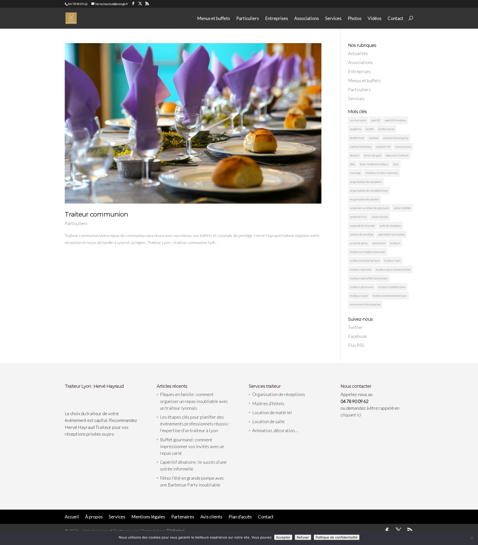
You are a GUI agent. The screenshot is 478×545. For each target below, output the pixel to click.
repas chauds (379, 217)
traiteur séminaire (361, 287)
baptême (355, 129)
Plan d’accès (240, 516)
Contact (395, 18)
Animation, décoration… (275, 430)
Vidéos (374, 18)
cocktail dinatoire (360, 147)
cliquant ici (351, 414)
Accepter (283, 537)
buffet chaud (386, 129)
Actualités (358, 53)
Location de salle (268, 421)
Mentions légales (148, 516)
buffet (370, 129)
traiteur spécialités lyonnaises (368, 278)
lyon (396, 164)
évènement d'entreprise (365, 304)
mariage (355, 173)
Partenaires (182, 516)
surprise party (359, 243)
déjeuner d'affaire (397, 155)
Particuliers (247, 18)
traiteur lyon (392, 260)
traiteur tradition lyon (392, 287)
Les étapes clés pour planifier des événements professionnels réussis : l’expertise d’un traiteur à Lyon (194, 423)
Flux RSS (356, 345)
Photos (354, 18)
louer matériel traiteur (374, 164)
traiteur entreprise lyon (365, 260)
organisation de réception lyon (369, 190)
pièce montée (402, 208)
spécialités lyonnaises (391, 234)
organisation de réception (366, 182)
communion (403, 147)
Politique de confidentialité (337, 537)
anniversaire (358, 120)
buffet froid (357, 138)
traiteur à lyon (359, 296)
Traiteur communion (96, 214)
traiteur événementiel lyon (390, 296)
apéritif (375, 120)
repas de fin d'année (362, 226)
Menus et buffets (213, 18)
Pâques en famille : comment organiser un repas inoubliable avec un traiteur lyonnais (194, 400)
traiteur (395, 243)
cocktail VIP (383, 147)
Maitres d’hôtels (268, 403)
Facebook (357, 336)
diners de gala (372, 155)
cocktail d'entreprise (395, 138)
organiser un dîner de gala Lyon (369, 208)
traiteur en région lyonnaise (367, 252)
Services (333, 18)
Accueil (72, 516)
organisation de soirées (364, 199)
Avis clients (211, 516)
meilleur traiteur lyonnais (381, 173)
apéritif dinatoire (395, 120)
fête (352, 164)
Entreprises (276, 18)
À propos (94, 516)
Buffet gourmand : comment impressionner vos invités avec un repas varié (192, 446)
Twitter (355, 327)
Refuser (303, 537)
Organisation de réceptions (278, 394)
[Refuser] (471, 538)
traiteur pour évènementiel (393, 269)
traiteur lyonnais (360, 269)
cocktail (373, 138)
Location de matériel (272, 412)
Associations (306, 18)
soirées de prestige (361, 234)
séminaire (378, 243)
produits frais (358, 217)
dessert (354, 155)
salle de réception (390, 226)
